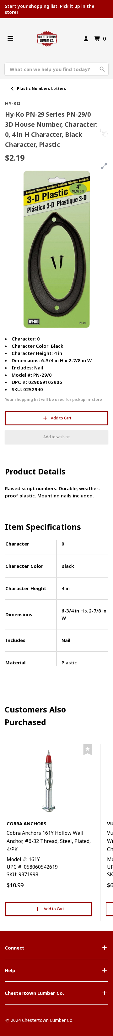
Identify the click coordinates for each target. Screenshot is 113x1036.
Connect (14, 948)
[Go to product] (48, 780)
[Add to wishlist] (87, 749)
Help (10, 970)
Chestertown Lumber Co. (34, 993)
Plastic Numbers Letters (41, 88)
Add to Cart (61, 418)
